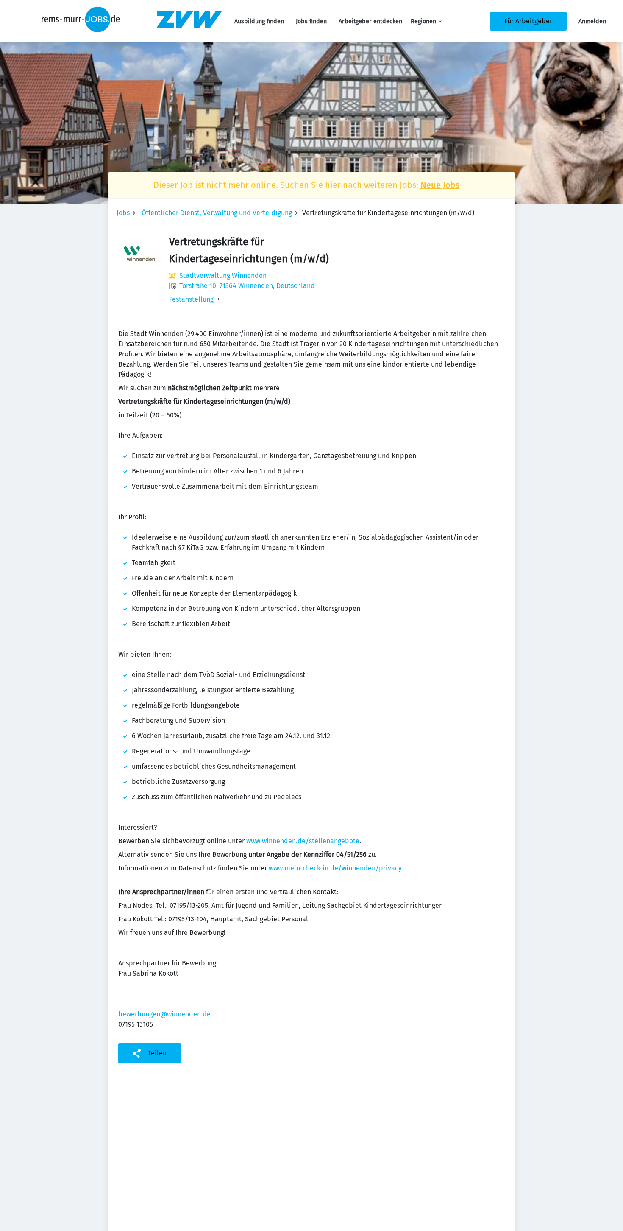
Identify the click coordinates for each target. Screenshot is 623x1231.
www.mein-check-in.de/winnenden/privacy (335, 868)
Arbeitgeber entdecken (370, 21)
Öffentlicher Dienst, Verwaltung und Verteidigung (217, 213)
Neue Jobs (439, 185)
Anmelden (592, 21)
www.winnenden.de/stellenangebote (302, 841)
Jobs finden (311, 21)
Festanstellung (191, 299)
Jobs (123, 213)
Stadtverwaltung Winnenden (223, 275)
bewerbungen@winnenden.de (164, 1014)
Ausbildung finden (259, 21)
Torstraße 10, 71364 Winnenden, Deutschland (247, 286)
